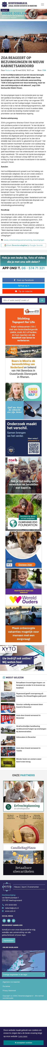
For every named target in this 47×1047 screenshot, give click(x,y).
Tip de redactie (25, 291)
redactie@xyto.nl (12, 908)
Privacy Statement (9, 990)
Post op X (24, 285)
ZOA (44, 70)
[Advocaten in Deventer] (8, 741)
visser (6, 240)
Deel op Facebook (25, 280)
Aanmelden (8, 940)
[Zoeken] (42, 300)
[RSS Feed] (13, 921)
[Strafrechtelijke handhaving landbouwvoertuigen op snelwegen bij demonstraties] (8, 730)
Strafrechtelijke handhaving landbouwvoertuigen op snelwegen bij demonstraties (31, 728)
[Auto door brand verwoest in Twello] (8, 752)
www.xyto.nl (10, 911)
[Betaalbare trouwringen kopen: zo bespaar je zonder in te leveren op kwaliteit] (8, 686)
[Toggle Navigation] (42, 4)
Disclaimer (6, 986)
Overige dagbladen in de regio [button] (15, 975)
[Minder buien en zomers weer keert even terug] (8, 762)
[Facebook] (4, 921)
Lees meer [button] (22, 1036)
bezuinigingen (38, 240)
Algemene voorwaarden (11, 982)
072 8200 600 (11, 905)
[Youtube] (9, 921)
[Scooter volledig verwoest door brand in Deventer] (8, 708)
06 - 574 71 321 (33, 268)
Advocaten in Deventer (26, 737)
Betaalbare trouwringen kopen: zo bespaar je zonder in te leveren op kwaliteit (30, 685)
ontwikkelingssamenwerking (20, 240)
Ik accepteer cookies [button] (23, 1043)
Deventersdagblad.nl (17, 3)
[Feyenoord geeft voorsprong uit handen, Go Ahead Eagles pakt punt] (8, 697)
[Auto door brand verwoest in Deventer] (8, 719)
